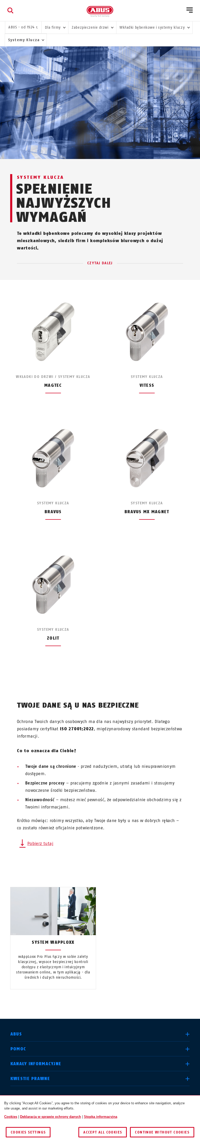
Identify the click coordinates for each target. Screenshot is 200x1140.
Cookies (10, 1117)
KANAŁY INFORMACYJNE (35, 1063)
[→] (110, 1001)
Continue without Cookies (162, 1132)
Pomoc (18, 1048)
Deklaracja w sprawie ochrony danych (50, 1117)
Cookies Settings (28, 1132)
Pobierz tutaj (40, 843)
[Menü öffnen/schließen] (189, 10)
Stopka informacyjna (100, 1117)
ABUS (16, 1034)
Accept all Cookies (102, 1132)
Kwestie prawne (30, 1078)
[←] (90, 1001)
